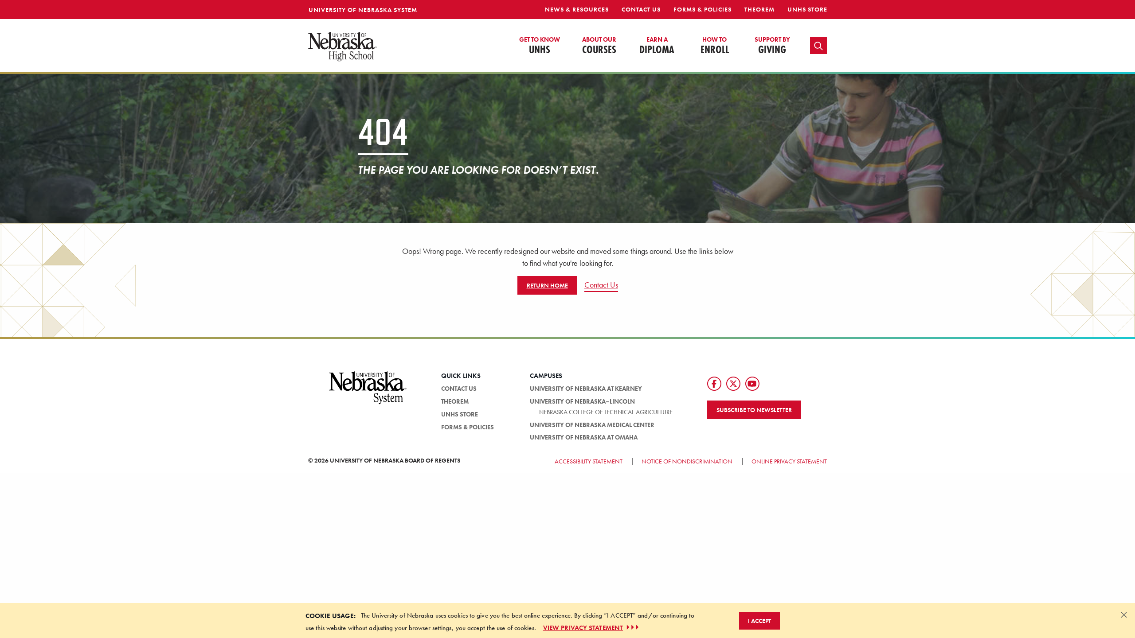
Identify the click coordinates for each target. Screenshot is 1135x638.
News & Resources (577, 9)
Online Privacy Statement (789, 461)
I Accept (759, 620)
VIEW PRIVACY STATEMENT (583, 627)
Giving (772, 46)
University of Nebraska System (363, 10)
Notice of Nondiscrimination (687, 461)
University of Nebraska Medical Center (592, 425)
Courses (599, 46)
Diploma (656, 46)
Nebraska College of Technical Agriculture (606, 412)
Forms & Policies (702, 9)
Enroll (715, 46)
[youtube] (752, 384)
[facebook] (714, 384)
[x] (733, 384)
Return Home (547, 285)
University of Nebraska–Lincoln (582, 401)
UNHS (539, 46)
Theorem (759, 9)
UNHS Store (807, 9)
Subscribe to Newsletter (754, 410)
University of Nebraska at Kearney (586, 389)
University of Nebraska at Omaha (584, 437)
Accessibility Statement (588, 461)
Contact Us (641, 9)
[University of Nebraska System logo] (368, 393)
